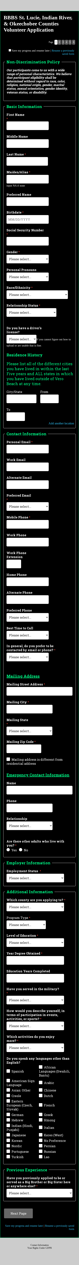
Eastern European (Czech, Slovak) (19, 1105)
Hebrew (17, 1120)
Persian (50, 1146)
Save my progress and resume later (31, 50)
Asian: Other (21, 1090)
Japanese (19, 1135)
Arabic (49, 1083)
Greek (48, 1115)
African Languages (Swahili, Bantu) (54, 1071)
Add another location (61, 423)
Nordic (17, 1146)
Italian (49, 1128)
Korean (17, 1141)
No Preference (55, 1141)
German (18, 1115)
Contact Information (39, 1245)
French (49, 1105)
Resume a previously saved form (63, 52)
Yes (14, 850)
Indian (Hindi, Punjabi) (20, 1128)
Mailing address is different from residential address (35, 761)
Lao (46, 1157)
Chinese (50, 1090)
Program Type (17, 918)
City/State (14, 392)
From (44, 392)
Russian (50, 1152)
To (8, 410)
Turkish (18, 1157)
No (26, 850)
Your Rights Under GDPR (39, 1248)
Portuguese (20, 1152)
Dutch (48, 1096)
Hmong (49, 1120)
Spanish (18, 1071)
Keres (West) (53, 1135)
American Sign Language (21, 1083)
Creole (16, 1096)
